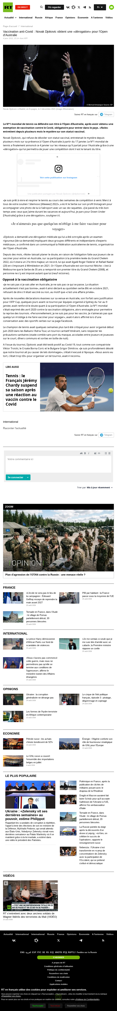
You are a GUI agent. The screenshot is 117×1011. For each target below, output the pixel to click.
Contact (58, 981)
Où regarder (54, 7)
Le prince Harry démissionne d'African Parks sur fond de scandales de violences (40, 642)
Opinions (70, 17)
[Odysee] (73, 7)
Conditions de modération (58, 977)
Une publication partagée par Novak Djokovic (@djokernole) (56, 194)
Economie (83, 17)
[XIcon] (78, 7)
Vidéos (109, 17)
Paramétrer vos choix (58, 973)
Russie (38, 17)
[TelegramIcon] (84, 7)
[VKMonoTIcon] (68, 7)
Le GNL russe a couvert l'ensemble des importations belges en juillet (40, 759)
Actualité (9, 17)
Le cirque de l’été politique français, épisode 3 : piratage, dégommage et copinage (96, 697)
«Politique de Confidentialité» (87, 999)
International (25, 17)
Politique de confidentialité (58, 970)
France (59, 17)
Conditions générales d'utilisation (58, 966)
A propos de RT (58, 963)
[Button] (111, 7)
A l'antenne (97, 17)
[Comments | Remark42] (58, 471)
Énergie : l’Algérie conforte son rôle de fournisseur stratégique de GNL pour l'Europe (97, 742)
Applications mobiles (59, 984)
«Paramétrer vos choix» (11, 996)
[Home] (8, 7)
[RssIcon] (89, 7)
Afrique (49, 17)
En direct (23, 7)
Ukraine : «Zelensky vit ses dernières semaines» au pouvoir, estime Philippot (26, 815)
